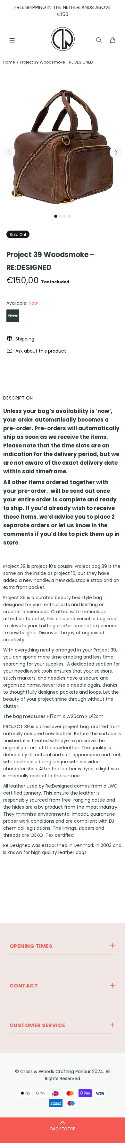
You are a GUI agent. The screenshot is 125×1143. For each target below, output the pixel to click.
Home (9, 62)
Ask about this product (40, 351)
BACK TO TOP (62, 1129)
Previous (9, 152)
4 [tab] (69, 216)
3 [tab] (64, 216)
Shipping (24, 339)
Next (116, 152)
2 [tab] (60, 216)
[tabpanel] (62, 148)
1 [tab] (55, 216)
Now (13, 315)
